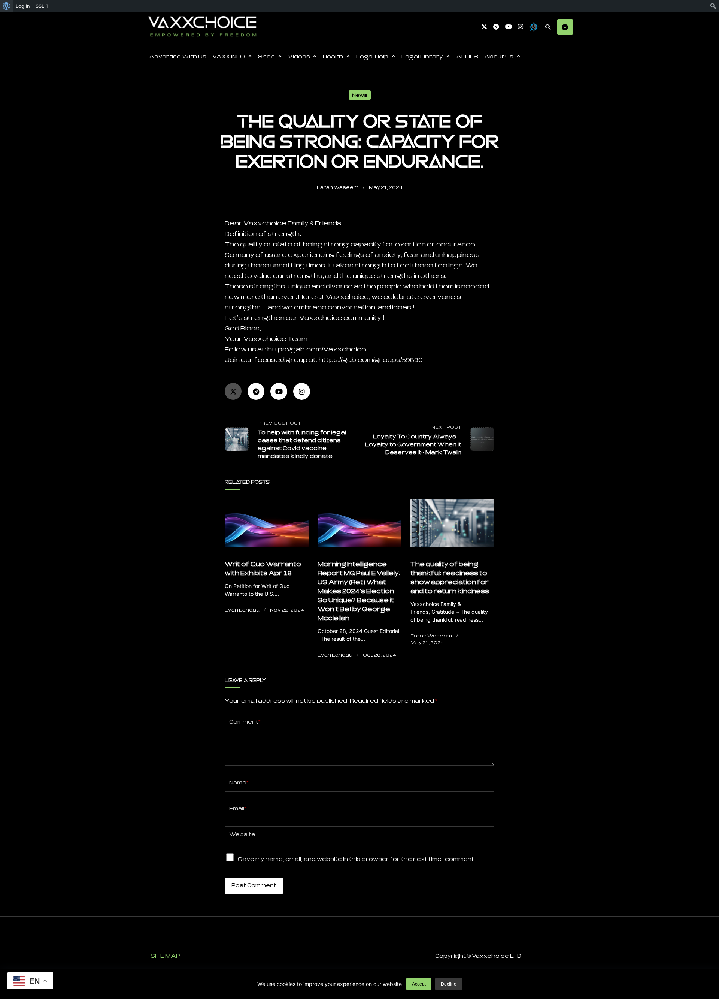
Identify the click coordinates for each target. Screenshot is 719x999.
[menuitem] (6, 6)
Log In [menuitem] (23, 6)
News (359, 95)
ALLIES (467, 56)
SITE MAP (165, 955)
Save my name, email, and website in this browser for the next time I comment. (357, 859)
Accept (419, 984)
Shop (266, 56)
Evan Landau (242, 610)
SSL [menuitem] (42, 6)
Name (238, 783)
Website (242, 834)
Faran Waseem (337, 187)
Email (237, 809)
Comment (244, 722)
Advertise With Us (177, 56)
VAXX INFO (228, 56)
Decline (448, 984)
